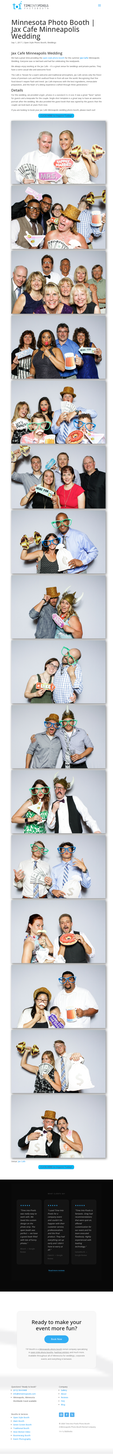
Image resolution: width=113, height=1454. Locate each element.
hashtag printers (61, 1352)
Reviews (64, 1397)
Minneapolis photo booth (50, 1349)
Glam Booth (18, 1421)
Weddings (51, 42)
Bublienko (68, 1431)
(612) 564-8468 (20, 1390)
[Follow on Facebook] (66, 1415)
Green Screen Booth (22, 1424)
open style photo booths (42, 1352)
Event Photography (22, 1439)
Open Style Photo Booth (35, 42)
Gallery (64, 1390)
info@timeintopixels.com (24, 1393)
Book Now (56, 1339)
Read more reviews (57, 1270)
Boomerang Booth (21, 1435)
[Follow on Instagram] (61, 1415)
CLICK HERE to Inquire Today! (56, 115)
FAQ (63, 1401)
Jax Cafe (21, 1161)
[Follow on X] (72, 1415)
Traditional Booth (21, 1428)
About (63, 1393)
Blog (63, 1404)
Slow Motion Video (21, 1431)
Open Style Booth (21, 1417)
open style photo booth (53, 58)
